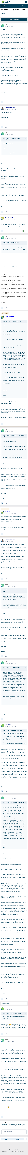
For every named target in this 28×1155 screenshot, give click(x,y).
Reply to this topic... (8, 1131)
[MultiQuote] (2, 102)
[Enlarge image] (10, 1024)
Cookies (17, 1149)
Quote (6, 102)
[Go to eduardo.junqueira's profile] (2, 108)
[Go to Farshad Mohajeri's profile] (2, 317)
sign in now (8, 1125)
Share (7, 1139)
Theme (11, 1149)
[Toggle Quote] (3, 138)
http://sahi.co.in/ (5, 768)
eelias (3, 13)
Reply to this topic (14, 19)
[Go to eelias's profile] (2, 25)
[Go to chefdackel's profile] (2, 725)
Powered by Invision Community (14, 1152)
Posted (10, 26)
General (11, 14)
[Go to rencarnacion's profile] (2, 218)
